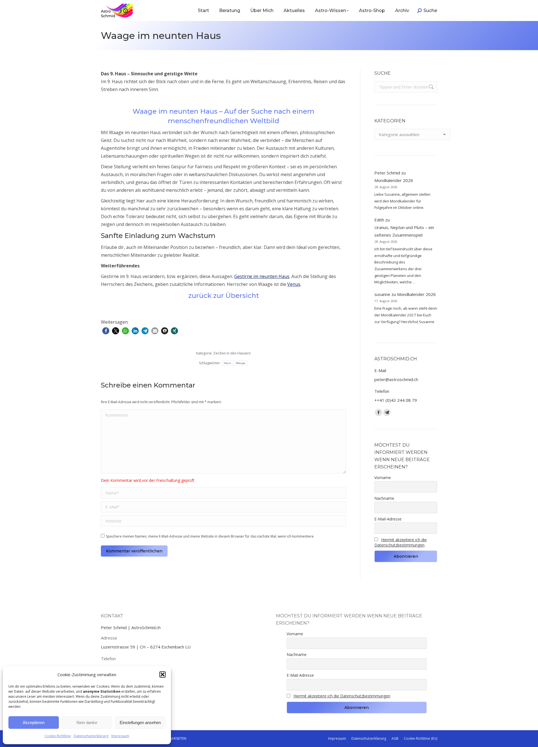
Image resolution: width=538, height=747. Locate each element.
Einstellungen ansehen (140, 722)
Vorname (382, 477)
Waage (241, 363)
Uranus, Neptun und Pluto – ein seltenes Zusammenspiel (404, 231)
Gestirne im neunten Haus (261, 276)
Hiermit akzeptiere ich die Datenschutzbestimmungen (400, 542)
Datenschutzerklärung (91, 736)
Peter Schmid (387, 173)
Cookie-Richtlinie (58, 736)
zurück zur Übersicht (223, 295)
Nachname (384, 498)
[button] (162, 674)
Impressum (120, 736)
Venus (293, 284)
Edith (379, 220)
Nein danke (86, 722)
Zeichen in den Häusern (232, 353)
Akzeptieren (34, 722)
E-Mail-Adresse (388, 519)
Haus (227, 363)
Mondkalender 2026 (393, 180)
